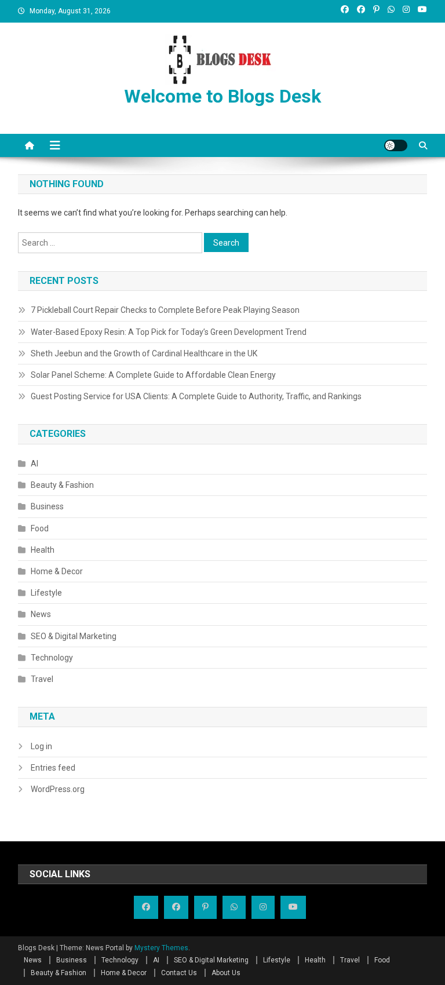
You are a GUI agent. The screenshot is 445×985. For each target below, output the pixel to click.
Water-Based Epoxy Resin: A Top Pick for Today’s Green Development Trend (169, 332)
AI (34, 463)
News (41, 614)
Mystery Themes (161, 948)
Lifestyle (46, 592)
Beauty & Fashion (62, 485)
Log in (41, 746)
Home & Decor (57, 571)
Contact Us (179, 973)
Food (40, 528)
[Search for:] (111, 241)
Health (42, 549)
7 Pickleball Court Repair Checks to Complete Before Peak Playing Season (165, 310)
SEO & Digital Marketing (73, 636)
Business (47, 506)
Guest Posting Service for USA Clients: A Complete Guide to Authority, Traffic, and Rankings (196, 396)
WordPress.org (58, 789)
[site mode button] (395, 145)
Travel (42, 679)
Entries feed (53, 767)
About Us (225, 973)
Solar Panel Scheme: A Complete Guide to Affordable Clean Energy (153, 375)
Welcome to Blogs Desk (222, 96)
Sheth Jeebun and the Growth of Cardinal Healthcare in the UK (144, 353)
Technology (52, 657)
